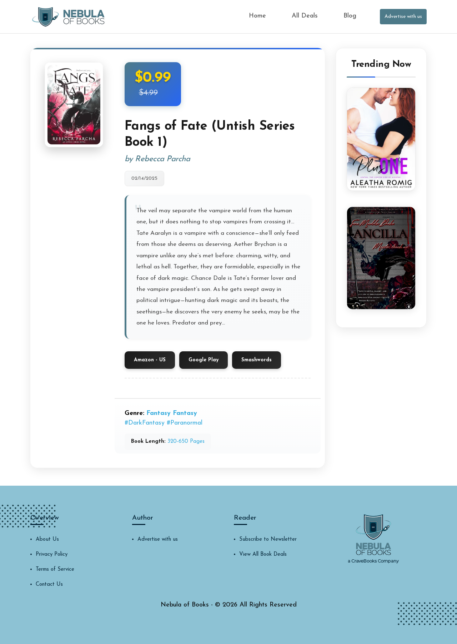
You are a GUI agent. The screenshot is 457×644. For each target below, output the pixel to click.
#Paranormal (184, 423)
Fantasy (158, 413)
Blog (349, 16)
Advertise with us (403, 16)
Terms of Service (55, 569)
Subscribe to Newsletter (268, 539)
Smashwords (256, 360)
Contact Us (49, 584)
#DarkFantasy (145, 423)
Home (257, 16)
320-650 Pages (186, 441)
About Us (47, 539)
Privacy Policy (51, 554)
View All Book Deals (263, 554)
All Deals (305, 16)
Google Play (204, 360)
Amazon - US (150, 360)
